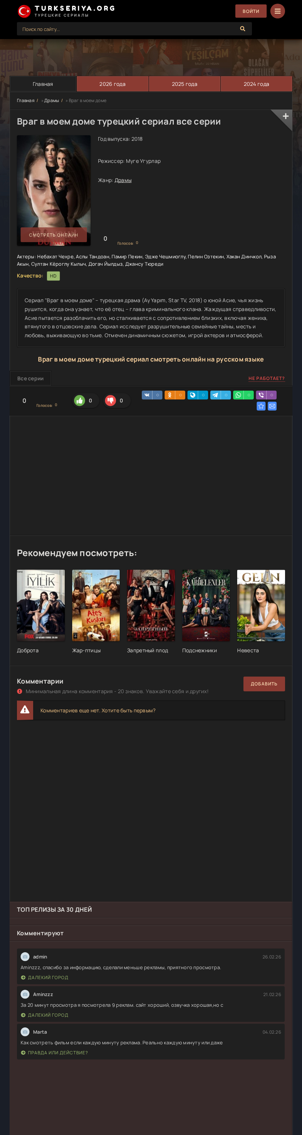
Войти (251, 11)
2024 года (257, 83)
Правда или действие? (58, 1053)
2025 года (185, 83)
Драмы (51, 100)
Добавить (264, 684)
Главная (43, 83)
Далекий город (48, 977)
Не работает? (267, 378)
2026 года (112, 83)
